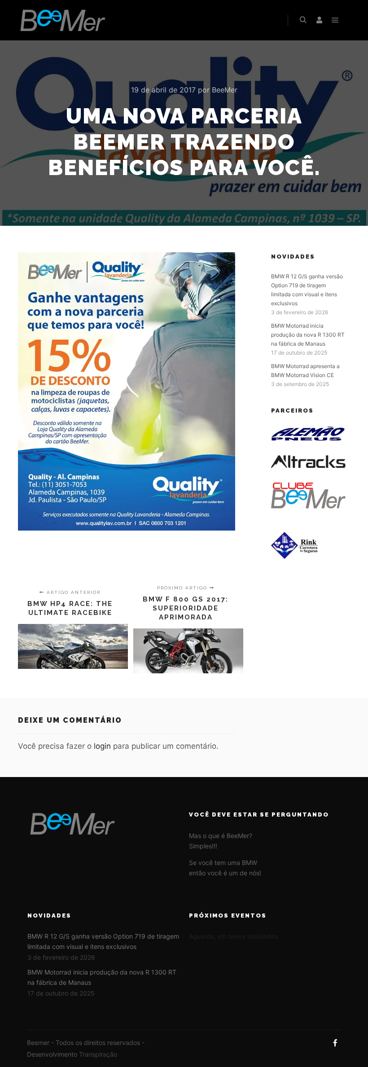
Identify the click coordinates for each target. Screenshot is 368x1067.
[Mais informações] (319, 20)
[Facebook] (335, 1043)
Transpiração (98, 1054)
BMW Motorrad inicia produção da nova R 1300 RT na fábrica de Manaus (308, 334)
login (102, 746)
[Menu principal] (335, 20)
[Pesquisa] (303, 20)
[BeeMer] (63, 20)
